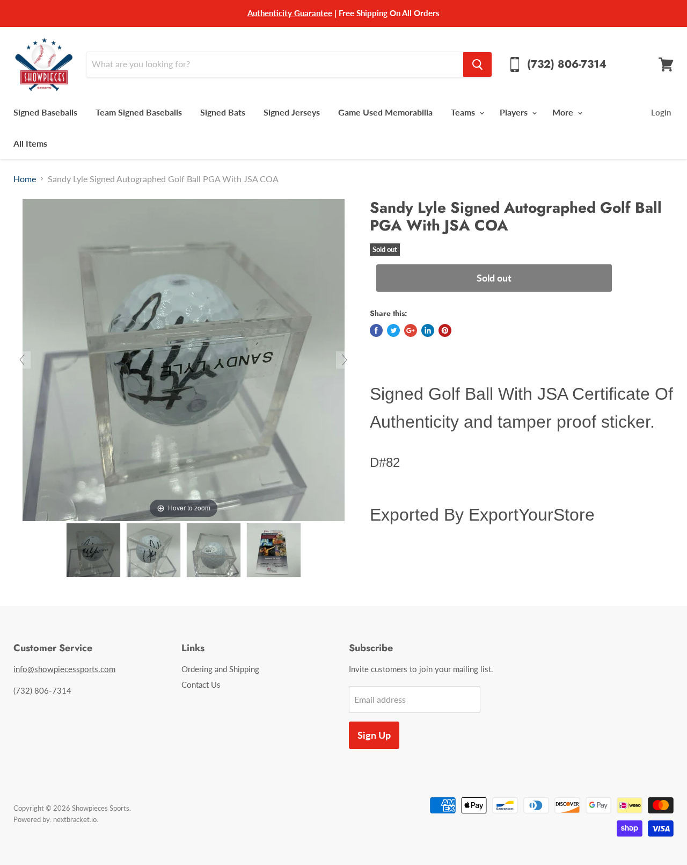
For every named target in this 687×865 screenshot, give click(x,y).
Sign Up (374, 735)
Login (661, 112)
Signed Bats (222, 112)
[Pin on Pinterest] (444, 330)
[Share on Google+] (410, 330)
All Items (30, 143)
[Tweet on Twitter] (393, 330)
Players (515, 112)
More (563, 112)
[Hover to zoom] (184, 359)
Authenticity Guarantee (289, 13)
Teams (464, 112)
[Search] (477, 64)
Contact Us (201, 684)
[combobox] (274, 64)
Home (24, 179)
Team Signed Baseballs (139, 112)
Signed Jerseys (292, 112)
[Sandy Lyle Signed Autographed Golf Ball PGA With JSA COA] (93, 550)
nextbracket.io (75, 819)
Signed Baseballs (45, 112)
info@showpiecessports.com (64, 669)
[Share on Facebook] (376, 330)
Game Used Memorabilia (385, 112)
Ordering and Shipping (220, 669)
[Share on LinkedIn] (427, 330)
